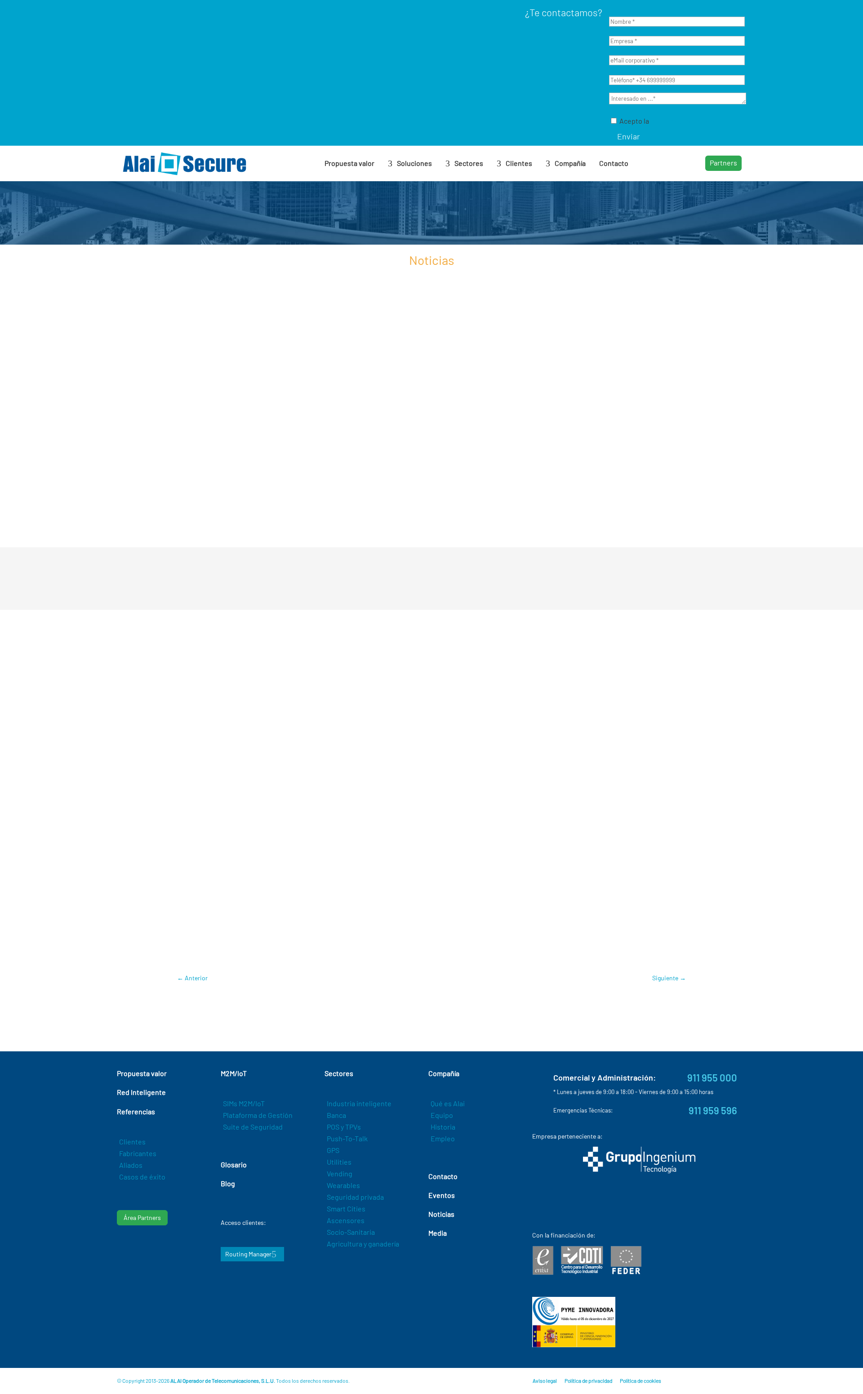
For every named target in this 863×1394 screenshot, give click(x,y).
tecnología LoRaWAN (448, 734)
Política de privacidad (588, 1380)
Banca (336, 1115)
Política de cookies (640, 1380)
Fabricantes (137, 1153)
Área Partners (142, 1217)
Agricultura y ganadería (363, 1243)
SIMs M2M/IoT (244, 1103)
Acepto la (667, 120)
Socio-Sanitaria (351, 1232)
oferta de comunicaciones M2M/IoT (571, 734)
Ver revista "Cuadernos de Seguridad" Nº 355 (431, 861)
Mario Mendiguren (402, 949)
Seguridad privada (355, 1197)
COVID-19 (212, 949)
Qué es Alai (448, 1103)
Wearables (343, 1185)
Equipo (442, 1115)
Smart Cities (346, 1208)
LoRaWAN (326, 949)
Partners (723, 162)
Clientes (132, 1141)
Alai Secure (343, 922)
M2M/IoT (358, 949)
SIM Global (397, 671)
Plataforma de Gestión (258, 1115)
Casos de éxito (142, 1176)
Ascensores (346, 1220)
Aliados (130, 1165)
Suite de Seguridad (253, 1126)
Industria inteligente (359, 1103)
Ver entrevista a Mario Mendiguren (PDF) (431, 821)
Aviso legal (545, 1380)
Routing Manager (248, 1254)
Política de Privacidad (683, 120)
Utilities (339, 1161)
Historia (443, 1126)
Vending (339, 1173)
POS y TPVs (344, 1126)
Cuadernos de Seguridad (286, 922)
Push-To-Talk (347, 1138)
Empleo (443, 1138)
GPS (333, 1150)
